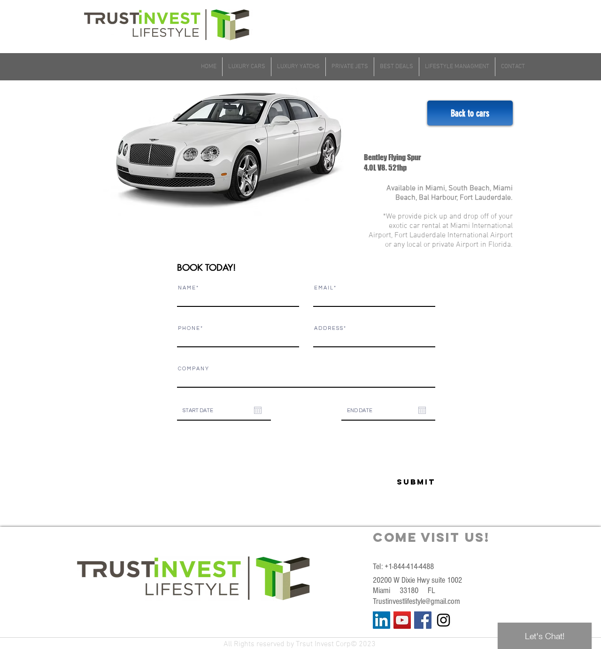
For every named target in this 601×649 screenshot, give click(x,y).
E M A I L (323, 287)
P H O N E (189, 328)
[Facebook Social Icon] (422, 620)
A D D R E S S (328, 328)
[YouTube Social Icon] (402, 620)
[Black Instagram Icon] (443, 620)
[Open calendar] (258, 410)
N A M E (186, 287)
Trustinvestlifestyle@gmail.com (416, 601)
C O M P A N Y (193, 368)
